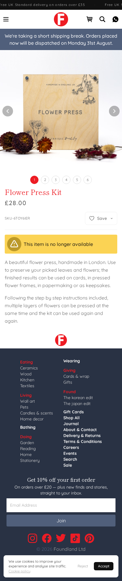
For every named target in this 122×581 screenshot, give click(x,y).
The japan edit (77, 403)
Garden (27, 442)
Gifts (67, 382)
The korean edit (78, 397)
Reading (28, 448)
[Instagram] (32, 538)
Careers (71, 447)
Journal (71, 423)
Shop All (71, 417)
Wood (25, 374)
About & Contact (80, 429)
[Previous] (7, 111)
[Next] (114, 111)
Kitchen (27, 379)
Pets (24, 407)
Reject (83, 566)
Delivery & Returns (82, 435)
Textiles (27, 385)
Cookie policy (19, 571)
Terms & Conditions (82, 441)
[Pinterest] (89, 538)
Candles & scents (36, 413)
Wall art (27, 401)
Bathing (28, 427)
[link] (61, 19)
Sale (67, 465)
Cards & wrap (76, 376)
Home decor (32, 419)
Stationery (30, 460)
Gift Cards (73, 411)
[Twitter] (61, 538)
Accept (103, 566)
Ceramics (29, 368)
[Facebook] (47, 538)
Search (70, 459)
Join (61, 521)
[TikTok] (75, 538)
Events (70, 453)
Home (26, 454)
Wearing (71, 361)
